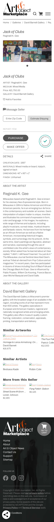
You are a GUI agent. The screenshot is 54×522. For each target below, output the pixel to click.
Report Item (9, 129)
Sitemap (8, 459)
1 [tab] (27, 66)
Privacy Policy (10, 507)
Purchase (15, 138)
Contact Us (9, 452)
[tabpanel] (27, 51)
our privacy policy (34, 493)
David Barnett (9, 345)
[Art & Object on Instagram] (21, 478)
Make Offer (15, 146)
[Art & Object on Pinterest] (13, 478)
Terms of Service (31, 507)
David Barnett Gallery (23, 94)
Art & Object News (13, 448)
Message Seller (15, 109)
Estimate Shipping (39, 118)
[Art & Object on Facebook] (5, 478)
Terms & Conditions (12, 513)
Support (7, 455)
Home (6, 440)
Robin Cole (35, 369)
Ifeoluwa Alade (11, 369)
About (6, 444)
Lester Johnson (10, 395)
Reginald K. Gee (19, 82)
